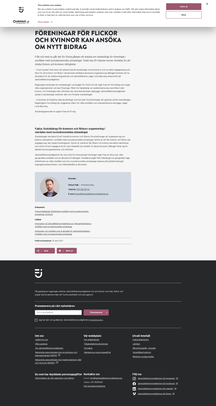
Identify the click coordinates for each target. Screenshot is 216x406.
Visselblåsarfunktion (142, 352)
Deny (184, 15)
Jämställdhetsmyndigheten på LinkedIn (156, 389)
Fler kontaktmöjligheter (94, 386)
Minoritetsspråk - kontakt (144, 348)
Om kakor (88, 348)
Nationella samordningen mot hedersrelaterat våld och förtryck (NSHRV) (58, 361)
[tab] (58, 336)
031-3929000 (97, 382)
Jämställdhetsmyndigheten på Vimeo (155, 394)
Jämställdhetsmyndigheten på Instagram (156, 378)
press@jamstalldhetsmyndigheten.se (91, 194)
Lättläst (136, 344)
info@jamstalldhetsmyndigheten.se (106, 378)
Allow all (184, 7)
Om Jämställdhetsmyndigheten (49, 348)
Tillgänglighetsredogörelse (96, 344)
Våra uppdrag (41, 344)
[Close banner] (207, 4)
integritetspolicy (96, 320)
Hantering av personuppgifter (97, 352)
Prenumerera (96, 313)
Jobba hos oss (41, 340)
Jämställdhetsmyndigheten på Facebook (156, 383)
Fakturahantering (141, 340)
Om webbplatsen (91, 340)
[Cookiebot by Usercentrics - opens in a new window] (21, 22)
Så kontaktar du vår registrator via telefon (54, 378)
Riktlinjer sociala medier (143, 357)
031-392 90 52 (83, 189)
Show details (43, 22)
